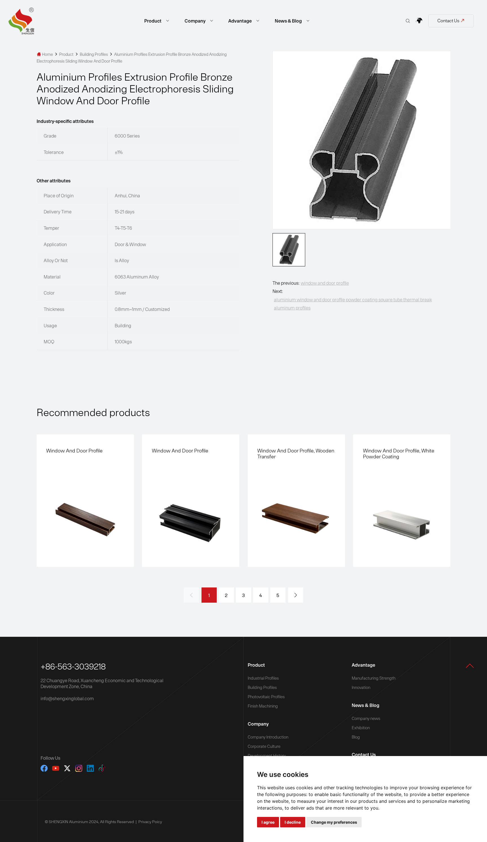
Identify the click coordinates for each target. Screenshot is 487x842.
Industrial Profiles (263, 678)
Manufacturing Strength (373, 678)
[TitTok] (101, 768)
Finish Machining (263, 706)
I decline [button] (293, 822)
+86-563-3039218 (73, 666)
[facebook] (44, 768)
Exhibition (361, 727)
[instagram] (78, 768)
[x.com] (67, 768)
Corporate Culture (264, 746)
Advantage (240, 20)
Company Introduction (268, 737)
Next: (352, 299)
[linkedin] (90, 768)
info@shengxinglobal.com (67, 698)
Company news (366, 718)
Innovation (361, 687)
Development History (267, 755)
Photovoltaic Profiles (266, 696)
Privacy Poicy (150, 821)
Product (153, 20)
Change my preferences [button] (334, 822)
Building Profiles (94, 54)
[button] (295, 595)
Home (45, 54)
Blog (356, 737)
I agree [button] (268, 822)
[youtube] (55, 768)
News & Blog (289, 20)
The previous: (311, 283)
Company (195, 20)
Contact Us (451, 20)
